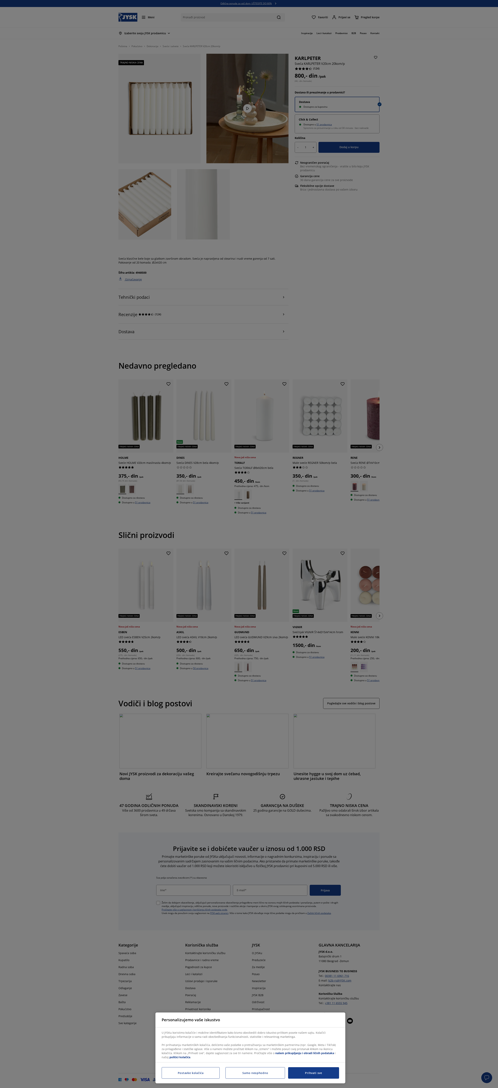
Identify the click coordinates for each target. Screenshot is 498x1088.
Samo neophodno (255, 1073)
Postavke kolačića (191, 1073)
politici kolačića (179, 1057)
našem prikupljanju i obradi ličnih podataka (304, 1053)
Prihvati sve (313, 1073)
